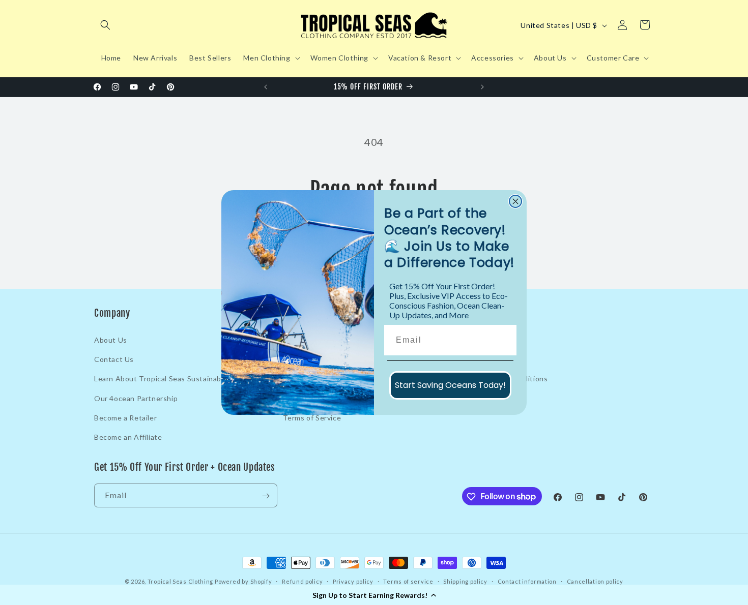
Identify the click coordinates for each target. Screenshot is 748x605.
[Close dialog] (515, 201)
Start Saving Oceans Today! (450, 385)
